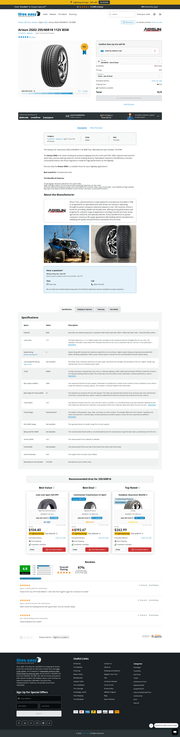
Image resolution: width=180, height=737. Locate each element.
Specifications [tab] (67, 309)
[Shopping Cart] (160, 14)
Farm (135, 699)
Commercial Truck (140, 682)
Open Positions (109, 699)
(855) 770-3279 (99, 284)
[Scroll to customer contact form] (157, 116)
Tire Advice (62, 14)
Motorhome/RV (139, 685)
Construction (138, 696)
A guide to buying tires (30, 354)
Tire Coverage (78, 689)
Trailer (136, 678)
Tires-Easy (86, 733)
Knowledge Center (79, 692)
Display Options (45, 637)
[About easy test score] (34, 91)
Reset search (129, 22)
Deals (45, 14)
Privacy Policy (108, 689)
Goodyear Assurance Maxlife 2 (133, 495)
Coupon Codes (78, 681)
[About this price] (57, 533)
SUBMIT (39, 713)
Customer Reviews (110, 681)
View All (136, 703)
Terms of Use (108, 685)
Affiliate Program (110, 692)
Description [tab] (82, 128)
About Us (107, 667)
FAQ (105, 678)
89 (32, 37)
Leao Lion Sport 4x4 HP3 (47, 495)
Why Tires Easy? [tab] (96, 128)
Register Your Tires (110, 674)
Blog (105, 696)
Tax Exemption (78, 699)
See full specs (129, 104)
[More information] (53, 487)
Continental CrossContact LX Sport (90, 495)
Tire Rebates (77, 667)
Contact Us (108, 664)
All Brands (77, 664)
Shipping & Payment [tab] (84, 309)
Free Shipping (78, 696)
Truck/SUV (137, 671)
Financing (72, 14)
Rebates (53, 14)
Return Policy (78, 674)
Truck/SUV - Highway (25, 33)
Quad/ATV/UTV (139, 689)
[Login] (154, 14)
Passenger (137, 667)
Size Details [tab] (114, 309)
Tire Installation (78, 685)
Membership (77, 678)
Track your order (143, 14)
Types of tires (28, 364)
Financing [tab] (101, 309)
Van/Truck (137, 674)
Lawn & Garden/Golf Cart (142, 692)
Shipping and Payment (112, 671)
